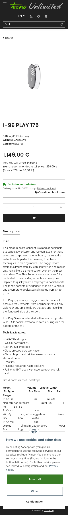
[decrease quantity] (7, 207)
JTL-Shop (48, 510)
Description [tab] (11, 231)
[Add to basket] (34, 218)
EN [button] (20, 16)
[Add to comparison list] (48, 54)
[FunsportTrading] (36, 6)
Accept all (35, 479)
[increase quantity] (61, 207)
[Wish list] (38, 16)
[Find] (62, 25)
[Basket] (45, 16)
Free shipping (28, 163)
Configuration (35, 501)
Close (34, 491)
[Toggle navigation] (5, 2)
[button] (31, 16)
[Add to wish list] (57, 54)
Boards (19, 143)
